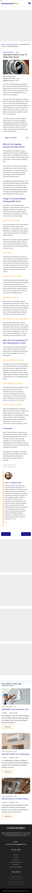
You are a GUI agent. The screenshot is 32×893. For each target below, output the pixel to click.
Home (3, 44)
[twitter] (16, 878)
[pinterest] (21, 878)
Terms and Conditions (16, 867)
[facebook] (11, 878)
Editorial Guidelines (16, 862)
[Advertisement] (16, 25)
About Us (16, 855)
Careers (16, 857)
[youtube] (11, 883)
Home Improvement (12, 44)
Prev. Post (6, 534)
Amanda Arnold (11, 76)
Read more (6, 726)
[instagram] (21, 883)
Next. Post (26, 534)
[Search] (26, 3)
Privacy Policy (16, 864)
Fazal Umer (4, 713)
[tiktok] (16, 883)
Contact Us (16, 859)
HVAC (17, 52)
